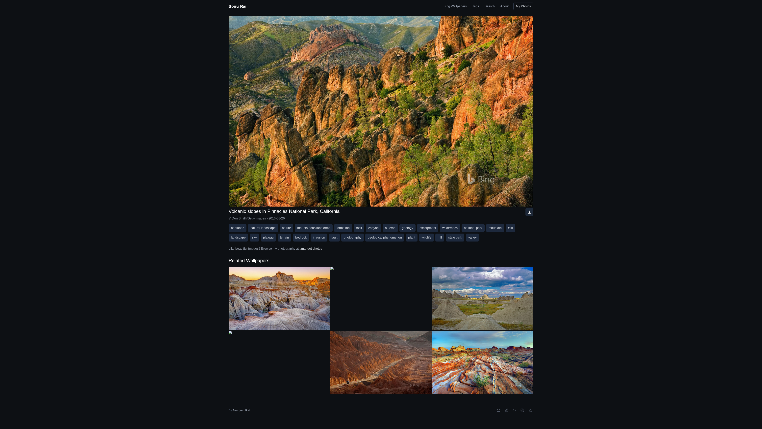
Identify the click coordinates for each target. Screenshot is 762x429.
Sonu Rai (237, 6)
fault (334, 237)
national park (473, 228)
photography (352, 237)
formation (343, 228)
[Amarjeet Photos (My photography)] (498, 410)
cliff (510, 228)
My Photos (523, 6)
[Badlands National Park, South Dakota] (380, 295)
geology (407, 228)
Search (490, 6)
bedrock (301, 237)
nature (286, 228)
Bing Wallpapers (455, 6)
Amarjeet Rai (241, 410)
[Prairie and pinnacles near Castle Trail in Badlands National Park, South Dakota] (279, 359)
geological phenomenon (385, 237)
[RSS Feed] (530, 410)
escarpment (427, 228)
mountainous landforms (313, 228)
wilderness (450, 228)
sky (254, 237)
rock (359, 228)
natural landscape (263, 228)
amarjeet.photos (310, 248)
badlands (237, 228)
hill (440, 237)
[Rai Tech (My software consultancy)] (514, 410)
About (504, 6)
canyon (373, 228)
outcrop (390, 228)
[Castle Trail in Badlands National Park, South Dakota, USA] (482, 298)
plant (411, 237)
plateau (268, 237)
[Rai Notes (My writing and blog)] (506, 410)
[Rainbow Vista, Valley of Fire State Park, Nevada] (482, 362)
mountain (495, 228)
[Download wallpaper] (529, 212)
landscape (238, 237)
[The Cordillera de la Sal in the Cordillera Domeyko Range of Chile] (380, 362)
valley (472, 237)
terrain (284, 237)
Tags (475, 6)
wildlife (426, 237)
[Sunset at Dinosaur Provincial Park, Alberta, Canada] (279, 298)
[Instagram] (522, 410)
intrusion (319, 237)
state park (455, 237)
